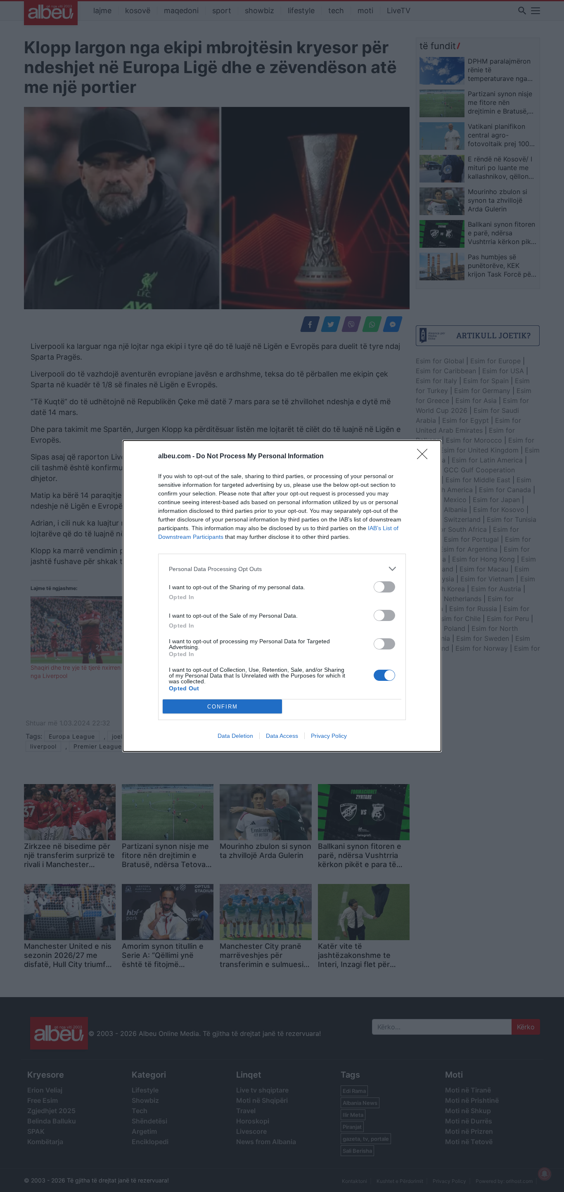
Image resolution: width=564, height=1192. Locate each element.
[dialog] (282, 596)
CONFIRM (222, 707)
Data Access (282, 735)
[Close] (425, 456)
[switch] (384, 586)
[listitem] (282, 568)
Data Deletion (235, 735)
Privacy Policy (329, 735)
